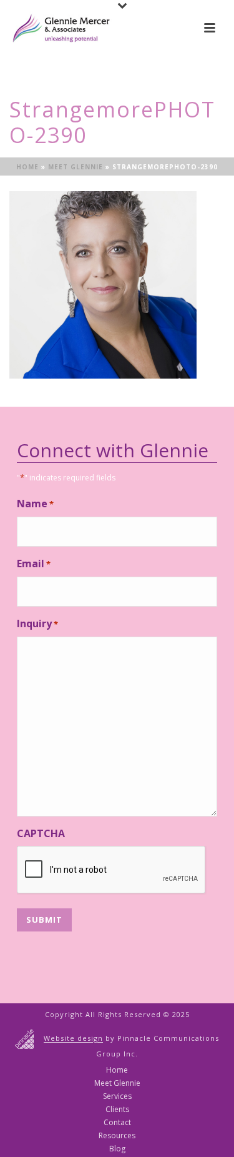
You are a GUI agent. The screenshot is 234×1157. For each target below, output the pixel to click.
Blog (117, 1149)
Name (35, 503)
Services (117, 1096)
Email (34, 563)
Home (27, 166)
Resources (117, 1136)
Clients (117, 1110)
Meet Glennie (75, 166)
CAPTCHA (41, 833)
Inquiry (37, 623)
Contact (117, 1123)
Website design (73, 1038)
